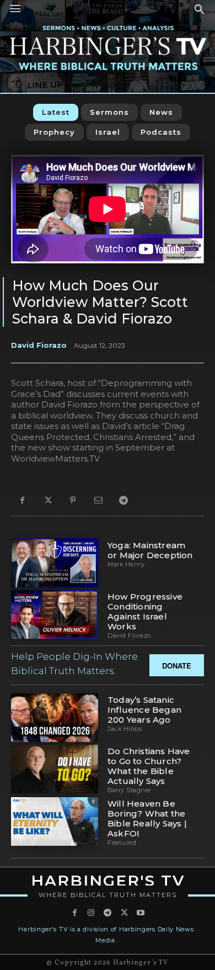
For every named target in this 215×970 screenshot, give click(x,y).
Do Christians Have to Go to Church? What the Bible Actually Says (149, 766)
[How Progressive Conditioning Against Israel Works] (54, 614)
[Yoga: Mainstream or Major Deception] (54, 562)
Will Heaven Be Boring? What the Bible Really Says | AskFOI (147, 818)
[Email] (98, 501)
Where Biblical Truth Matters (108, 895)
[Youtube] (140, 913)
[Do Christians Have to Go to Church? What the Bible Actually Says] (54, 769)
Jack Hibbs (125, 729)
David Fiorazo (39, 345)
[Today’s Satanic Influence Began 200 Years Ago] (54, 717)
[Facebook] (22, 501)
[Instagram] (91, 913)
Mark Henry (126, 564)
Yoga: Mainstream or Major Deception (150, 550)
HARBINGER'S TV (108, 880)
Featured (122, 842)
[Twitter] (47, 501)
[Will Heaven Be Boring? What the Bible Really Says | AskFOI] (54, 821)
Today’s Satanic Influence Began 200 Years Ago (144, 710)
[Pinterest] (73, 501)
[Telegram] (123, 501)
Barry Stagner (130, 790)
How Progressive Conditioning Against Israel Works (145, 611)
